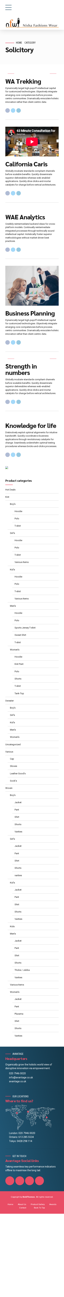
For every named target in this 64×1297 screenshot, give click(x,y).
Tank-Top (19, 693)
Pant (17, 809)
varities (18, 875)
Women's (14, 649)
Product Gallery (38, 1204)
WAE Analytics (25, 217)
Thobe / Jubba (22, 970)
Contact (22, 1207)
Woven (8, 788)
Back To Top (39, 1207)
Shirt (17, 817)
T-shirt (18, 525)
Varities (18, 831)
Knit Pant (19, 664)
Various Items (22, 562)
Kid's (12, 569)
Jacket (18, 802)
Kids (12, 926)
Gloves (13, 766)
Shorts (18, 678)
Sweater (9, 700)
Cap (12, 758)
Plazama (19, 1013)
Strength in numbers (21, 369)
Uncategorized (13, 744)
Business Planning (30, 313)
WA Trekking (23, 81)
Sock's (13, 780)
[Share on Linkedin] (18, 110)
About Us (22, 1204)
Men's (13, 606)
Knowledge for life (30, 425)
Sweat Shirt (20, 635)
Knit (7, 497)
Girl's (12, 533)
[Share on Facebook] (7, 110)
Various (9, 751)
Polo (17, 518)
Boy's (12, 504)
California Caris (26, 164)
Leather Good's (18, 773)
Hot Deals (10, 489)
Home (19, 42)
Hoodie (18, 511)
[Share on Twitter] (13, 110)
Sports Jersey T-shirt (25, 627)
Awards (52, 1204)
